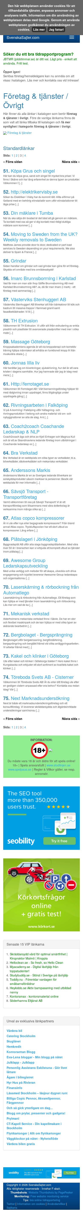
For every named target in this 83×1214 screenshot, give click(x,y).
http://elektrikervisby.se (34, 191)
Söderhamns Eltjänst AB (26, 1000)
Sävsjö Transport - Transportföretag (25, 494)
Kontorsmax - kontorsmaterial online (34, 996)
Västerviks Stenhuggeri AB (38, 299)
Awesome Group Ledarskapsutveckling (25, 563)
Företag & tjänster (19, 133)
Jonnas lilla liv (25, 362)
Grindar (18, 260)
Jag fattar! (56, 29)
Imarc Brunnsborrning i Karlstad (43, 278)
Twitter (11, 1204)
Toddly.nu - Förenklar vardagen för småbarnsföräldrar (33, 981)
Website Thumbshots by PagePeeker (51, 1192)
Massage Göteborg (30, 341)
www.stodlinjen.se (58, 765)
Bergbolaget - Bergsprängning (41, 634)
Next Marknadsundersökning (40, 698)
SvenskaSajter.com (23, 37)
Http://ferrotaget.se (30, 383)
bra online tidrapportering (45, 1200)
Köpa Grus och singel (33, 170)
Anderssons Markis (30, 470)
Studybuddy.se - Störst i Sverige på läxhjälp (39, 975)
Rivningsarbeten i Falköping (39, 404)
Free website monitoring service (49, 1196)
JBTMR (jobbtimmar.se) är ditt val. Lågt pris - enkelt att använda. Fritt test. (40, 58)
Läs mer (39, 29)
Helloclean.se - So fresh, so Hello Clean (36, 962)
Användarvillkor (56, 1204)
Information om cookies (31, 1204)
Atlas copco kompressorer (37, 517)
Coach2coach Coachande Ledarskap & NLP (33, 429)
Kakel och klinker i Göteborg (40, 655)
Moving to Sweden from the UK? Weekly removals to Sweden (40, 237)
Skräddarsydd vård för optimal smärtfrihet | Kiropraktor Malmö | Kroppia (38, 956)
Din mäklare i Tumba (32, 212)
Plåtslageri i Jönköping (34, 539)
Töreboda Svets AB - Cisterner (42, 677)
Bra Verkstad (24, 452)
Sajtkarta (12, 1208)
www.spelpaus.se (19, 769)
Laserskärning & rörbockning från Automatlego (41, 589)
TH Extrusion (24, 320)
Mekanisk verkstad (30, 613)
